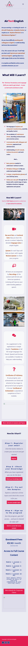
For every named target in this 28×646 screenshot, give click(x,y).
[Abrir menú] (23, 4)
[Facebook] (3, 642)
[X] (6, 642)
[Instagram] (8, 642)
